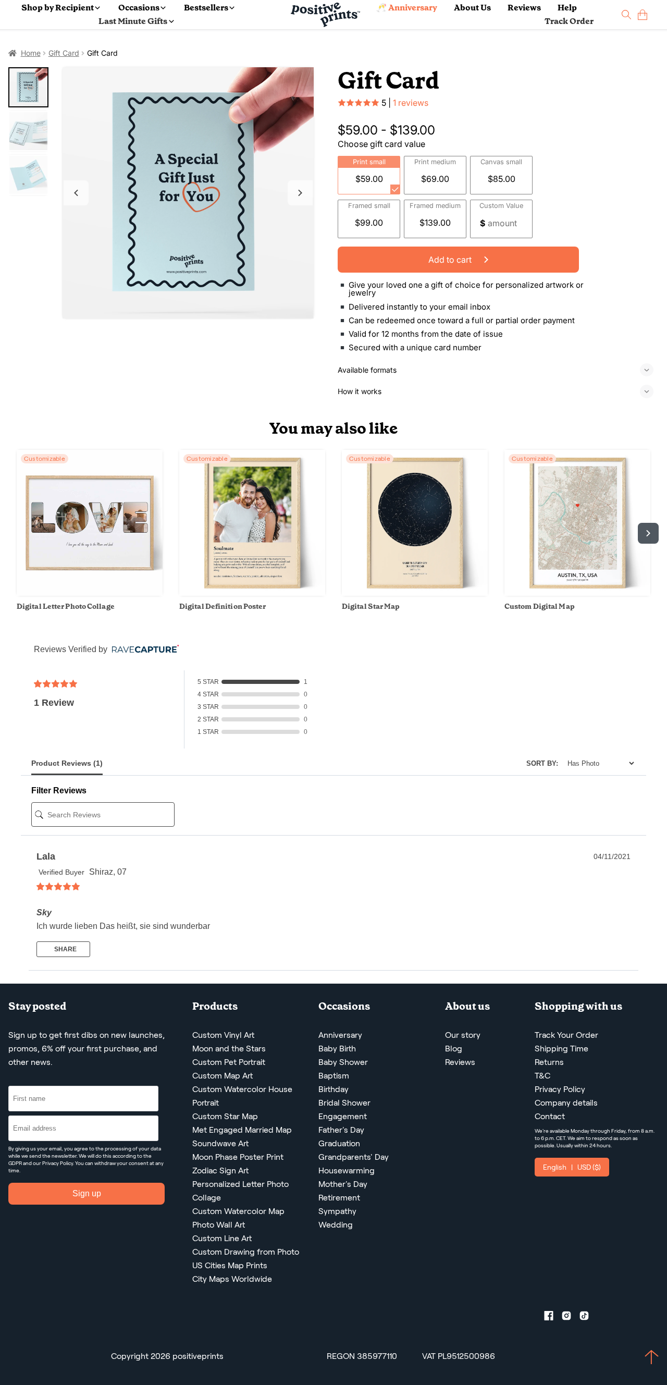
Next (300, 192)
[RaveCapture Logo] (142, 650)
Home (31, 52)
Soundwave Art (220, 1143)
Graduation (339, 1143)
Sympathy (337, 1211)
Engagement (342, 1116)
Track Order (569, 21)
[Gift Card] (188, 192)
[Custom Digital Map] (577, 593)
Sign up (86, 1193)
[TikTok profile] (588, 1318)
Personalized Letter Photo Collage (240, 1191)
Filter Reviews (59, 790)
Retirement (339, 1197)
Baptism (333, 1075)
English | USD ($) (572, 1167)
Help (567, 7)
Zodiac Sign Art (220, 1170)
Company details (566, 1102)
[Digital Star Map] (415, 593)
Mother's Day (342, 1184)
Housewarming (346, 1170)
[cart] (642, 15)
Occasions (138, 7)
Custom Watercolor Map (238, 1211)
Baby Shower (343, 1062)
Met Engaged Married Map (242, 1129)
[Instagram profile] (570, 1318)
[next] (648, 533)
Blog (453, 1048)
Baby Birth (337, 1048)
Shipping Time (561, 1048)
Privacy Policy (57, 1163)
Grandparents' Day (353, 1157)
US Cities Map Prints (229, 1265)
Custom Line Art (222, 1238)
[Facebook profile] (553, 1318)
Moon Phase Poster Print (237, 1157)
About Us (472, 7)
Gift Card (63, 52)
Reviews (524, 7)
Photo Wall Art (218, 1224)
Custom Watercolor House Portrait (242, 1096)
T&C (542, 1075)
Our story (462, 1035)
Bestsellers (206, 7)
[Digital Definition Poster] (252, 593)
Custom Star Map (225, 1116)
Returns (549, 1062)
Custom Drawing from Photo (245, 1251)
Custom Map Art (222, 1075)
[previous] (18, 533)
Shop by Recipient (57, 7)
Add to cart (451, 259)
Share (65, 949)
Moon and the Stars (229, 1048)
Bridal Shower (344, 1102)
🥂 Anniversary (406, 7)
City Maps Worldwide (232, 1278)
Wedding (335, 1224)
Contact (550, 1116)
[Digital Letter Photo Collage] (90, 593)
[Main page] (325, 15)
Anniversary (340, 1035)
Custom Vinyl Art (223, 1035)
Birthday (333, 1089)
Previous (76, 192)
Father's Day (341, 1129)
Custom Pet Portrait (228, 1062)
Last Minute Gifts (132, 21)
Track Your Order (566, 1035)
